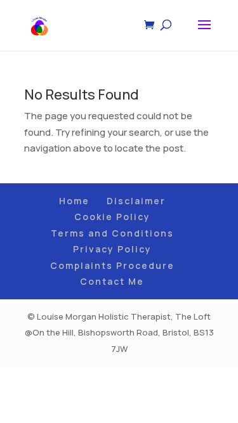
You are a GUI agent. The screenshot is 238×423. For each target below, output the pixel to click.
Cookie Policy (112, 217)
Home (74, 201)
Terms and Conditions (112, 233)
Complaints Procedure (112, 265)
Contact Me (112, 281)
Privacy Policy (112, 249)
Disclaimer (136, 201)
